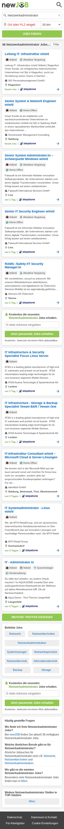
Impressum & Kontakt (44, 817)
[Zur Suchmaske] (59, 5)
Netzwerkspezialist (45, 651)
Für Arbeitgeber (15, 823)
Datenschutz (14, 817)
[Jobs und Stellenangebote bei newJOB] (15, 5)
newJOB (15, 734)
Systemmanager (17, 651)
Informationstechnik (45, 661)
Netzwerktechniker (43, 633)
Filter (56, 44)
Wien (24, 780)
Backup (17, 669)
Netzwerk (15, 633)
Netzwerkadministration (32, 642)
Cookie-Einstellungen (45, 823)
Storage (46, 669)
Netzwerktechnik (17, 661)
